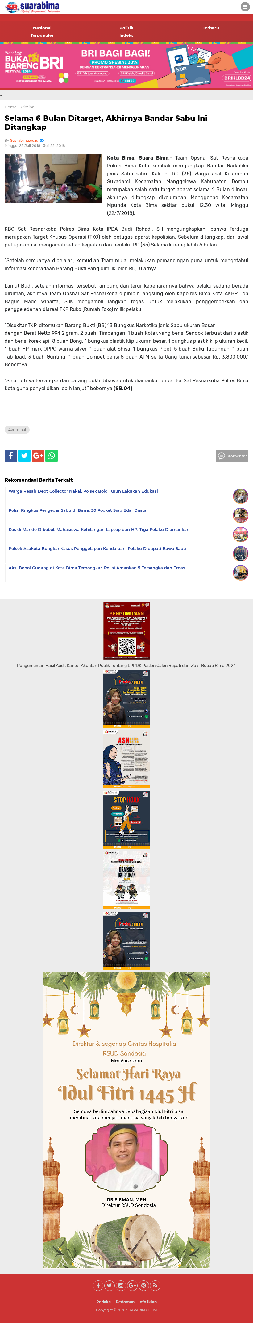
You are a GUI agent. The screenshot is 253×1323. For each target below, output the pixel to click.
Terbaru (211, 27)
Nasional (42, 27)
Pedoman (125, 1302)
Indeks (126, 35)
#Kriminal (17, 429)
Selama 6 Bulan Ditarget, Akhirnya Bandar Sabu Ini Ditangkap (106, 123)
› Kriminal (26, 107)
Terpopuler (42, 35)
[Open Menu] (245, 6)
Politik (126, 27)
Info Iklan (148, 1302)
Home (10, 107)
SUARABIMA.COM (141, 1310)
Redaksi (104, 1302)
